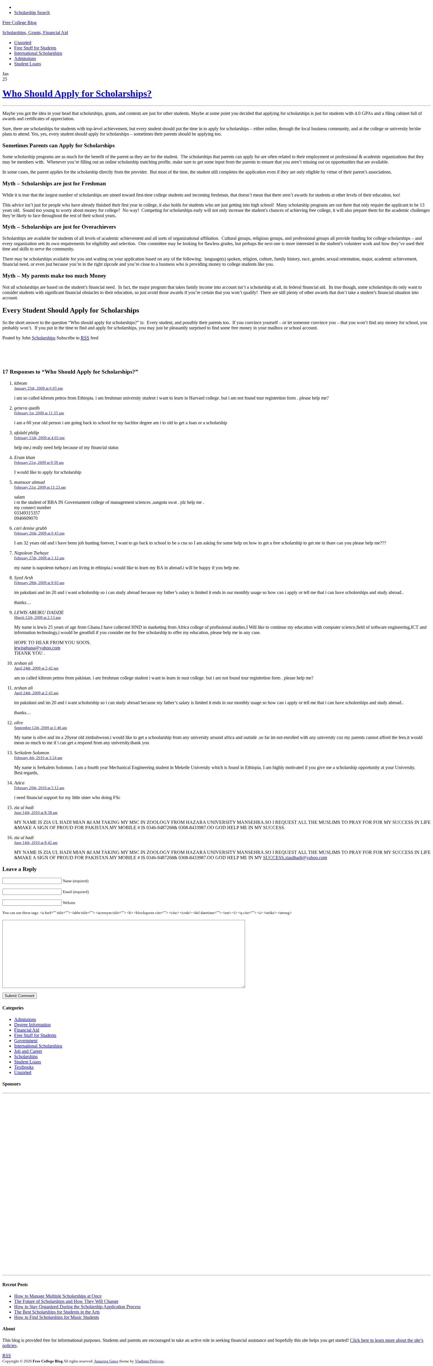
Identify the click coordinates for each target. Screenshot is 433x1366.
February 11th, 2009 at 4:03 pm (39, 437)
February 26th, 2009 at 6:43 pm (39, 533)
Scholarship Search (32, 12)
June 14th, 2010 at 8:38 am (35, 812)
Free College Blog (19, 22)
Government (25, 1040)
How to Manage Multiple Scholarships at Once (58, 1296)
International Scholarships (38, 53)
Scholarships (43, 337)
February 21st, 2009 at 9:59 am (39, 462)
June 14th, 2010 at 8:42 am (35, 842)
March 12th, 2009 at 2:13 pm (37, 617)
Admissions (25, 58)
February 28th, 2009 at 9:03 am (39, 582)
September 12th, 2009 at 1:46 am (40, 727)
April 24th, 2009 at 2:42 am (36, 668)
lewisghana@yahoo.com (37, 647)
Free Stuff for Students (35, 47)
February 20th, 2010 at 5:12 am (39, 788)
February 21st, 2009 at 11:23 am (40, 487)
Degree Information (32, 1024)
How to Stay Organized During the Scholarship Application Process (77, 1306)
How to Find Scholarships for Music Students (56, 1317)
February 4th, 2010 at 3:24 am (38, 757)
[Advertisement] (80, 354)
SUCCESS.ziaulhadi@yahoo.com (295, 857)
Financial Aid (26, 1029)
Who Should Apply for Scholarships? (77, 93)
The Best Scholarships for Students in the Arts (57, 1311)
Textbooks (24, 1067)
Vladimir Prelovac (149, 1361)
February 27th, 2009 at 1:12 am (39, 558)
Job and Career (28, 1051)
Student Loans (27, 63)
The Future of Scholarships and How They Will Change (66, 1301)
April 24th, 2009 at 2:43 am (36, 693)
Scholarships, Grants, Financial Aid (35, 32)
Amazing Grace (106, 1361)
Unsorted (22, 42)
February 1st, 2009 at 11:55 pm (39, 413)
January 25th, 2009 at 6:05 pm (38, 388)
